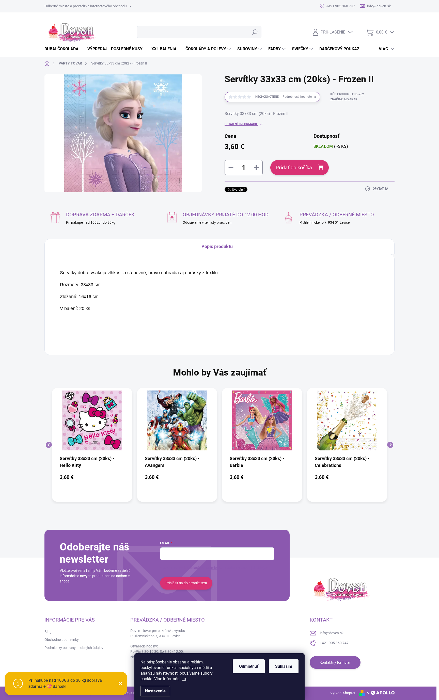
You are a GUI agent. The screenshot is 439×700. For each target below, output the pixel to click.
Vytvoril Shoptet (342, 693)
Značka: (343, 99)
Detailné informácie (241, 124)
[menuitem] (63, 49)
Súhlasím (283, 666)
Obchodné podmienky (61, 640)
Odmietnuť (248, 666)
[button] (92, 477)
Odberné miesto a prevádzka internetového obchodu (85, 6)
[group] (92, 444)
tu (184, 678)
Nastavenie (155, 691)
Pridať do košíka (294, 168)
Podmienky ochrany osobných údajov (73, 648)
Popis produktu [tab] (217, 246)
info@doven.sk (331, 633)
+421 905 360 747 (334, 643)
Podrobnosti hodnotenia (299, 97)
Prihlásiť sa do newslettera (186, 583)
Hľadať (254, 32)
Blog (48, 632)
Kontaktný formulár (335, 662)
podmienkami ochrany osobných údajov (236, 568)
